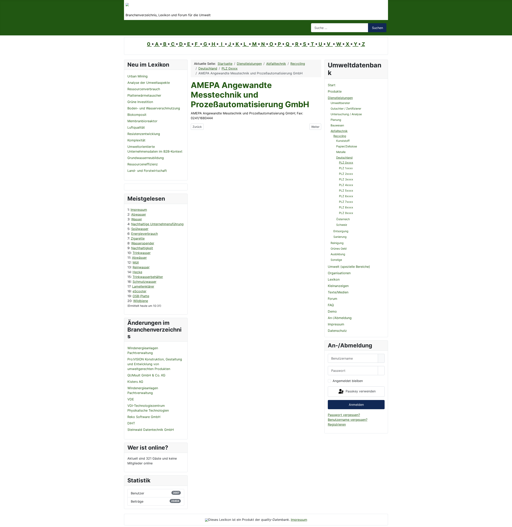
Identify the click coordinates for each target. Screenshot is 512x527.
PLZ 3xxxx (346, 179)
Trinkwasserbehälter (148, 277)
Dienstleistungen (340, 98)
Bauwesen (337, 125)
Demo (332, 311)
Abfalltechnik (339, 131)
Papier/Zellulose (346, 146)
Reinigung (337, 243)
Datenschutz (337, 331)
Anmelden (356, 405)
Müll (136, 262)
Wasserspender (142, 243)
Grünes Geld (339, 248)
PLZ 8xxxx (346, 207)
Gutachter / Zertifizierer (346, 108)
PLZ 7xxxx (346, 201)
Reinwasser (141, 267)
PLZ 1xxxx (346, 168)
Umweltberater (340, 103)
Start (331, 85)
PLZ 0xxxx (346, 162)
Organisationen (339, 273)
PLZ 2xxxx (346, 173)
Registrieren (337, 424)
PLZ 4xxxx (346, 185)
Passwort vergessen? (344, 415)
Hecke (137, 272)
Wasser (136, 219)
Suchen (377, 28)
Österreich (343, 219)
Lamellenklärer (143, 286)
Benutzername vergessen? (347, 420)
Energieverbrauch (144, 234)
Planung (336, 119)
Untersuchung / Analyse (346, 114)
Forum (332, 299)
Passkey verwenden (360, 391)
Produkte (335, 91)
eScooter (139, 291)
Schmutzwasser (144, 282)
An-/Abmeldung (340, 318)
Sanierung (340, 236)
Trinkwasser (142, 253)
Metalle (341, 152)
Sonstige (336, 259)
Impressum (139, 210)
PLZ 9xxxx (346, 213)
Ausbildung (338, 254)
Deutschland (344, 157)
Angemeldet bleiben (348, 381)
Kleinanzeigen (338, 286)
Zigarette (138, 238)
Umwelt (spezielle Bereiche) (349, 267)
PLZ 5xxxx (346, 190)
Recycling (339, 136)
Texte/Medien (338, 292)
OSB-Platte (141, 296)
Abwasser (138, 214)
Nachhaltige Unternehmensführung (157, 224)
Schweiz (341, 224)
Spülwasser (139, 229)
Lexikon (334, 279)
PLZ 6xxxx (346, 196)
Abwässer (139, 258)
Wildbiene (140, 301)
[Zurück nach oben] (507, 522)
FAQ (331, 305)
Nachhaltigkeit (142, 248)
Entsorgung (340, 231)
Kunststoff (343, 140)
